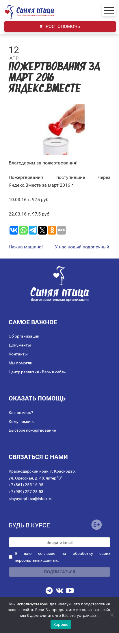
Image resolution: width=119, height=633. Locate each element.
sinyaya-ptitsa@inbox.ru (31, 498)
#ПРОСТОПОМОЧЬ (60, 26)
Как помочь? (21, 412)
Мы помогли (20, 363)
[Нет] (112, 615)
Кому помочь (21, 421)
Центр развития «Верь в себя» (37, 372)
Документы (20, 345)
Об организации (24, 336)
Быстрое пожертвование (32, 430)
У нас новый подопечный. (82, 247)
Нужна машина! (26, 247)
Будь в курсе (29, 525)
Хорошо (61, 624)
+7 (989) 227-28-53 (26, 491)
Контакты (18, 354)
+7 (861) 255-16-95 (26, 484)
